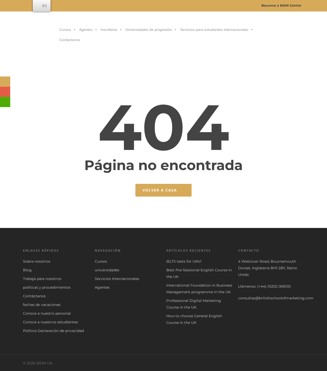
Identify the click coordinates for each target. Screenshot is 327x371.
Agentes (85, 30)
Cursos (65, 30)
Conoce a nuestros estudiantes (50, 322)
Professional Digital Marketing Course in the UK (193, 304)
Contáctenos (70, 40)
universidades (107, 270)
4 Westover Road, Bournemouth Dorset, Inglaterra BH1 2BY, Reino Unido (267, 268)
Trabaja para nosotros (42, 278)
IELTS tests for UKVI (183, 261)
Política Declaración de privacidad (53, 330)
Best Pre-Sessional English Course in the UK (199, 273)
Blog (27, 270)
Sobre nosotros (36, 261)
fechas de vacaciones (42, 304)
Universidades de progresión (148, 30)
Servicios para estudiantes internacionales (214, 30)
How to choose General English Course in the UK (194, 319)
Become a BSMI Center (280, 5)
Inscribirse (109, 30)
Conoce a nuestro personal (47, 313)
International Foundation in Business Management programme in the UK (199, 288)
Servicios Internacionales (117, 278)
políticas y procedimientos (47, 287)
